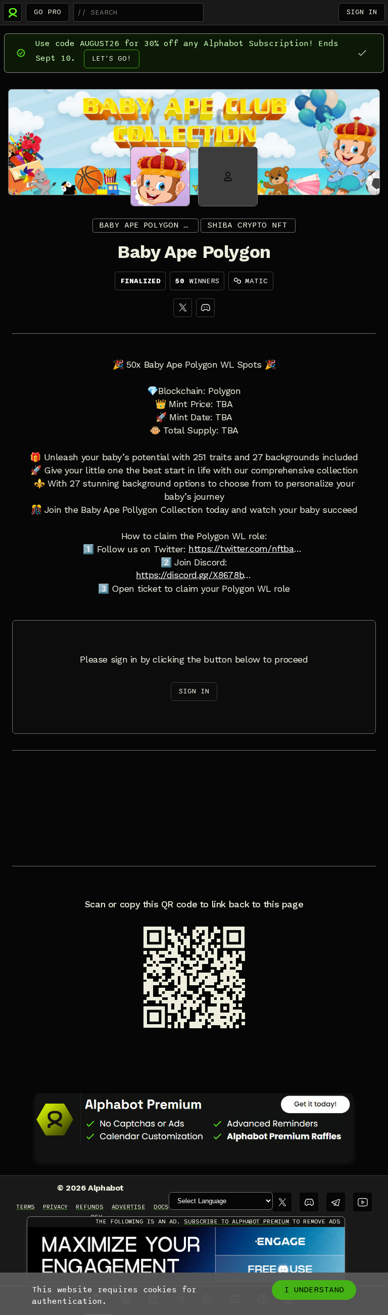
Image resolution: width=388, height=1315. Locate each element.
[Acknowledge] (362, 52)
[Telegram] (335, 1202)
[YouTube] (362, 1202)
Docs (161, 1206)
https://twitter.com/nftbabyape (246, 548)
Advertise (129, 1206)
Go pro (47, 12)
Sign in (362, 12)
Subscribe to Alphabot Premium (236, 1221)
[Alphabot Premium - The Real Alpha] (194, 1119)
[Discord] (205, 307)
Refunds (90, 1206)
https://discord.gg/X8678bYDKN (194, 575)
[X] (182, 307)
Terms (25, 1206)
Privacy (55, 1206)
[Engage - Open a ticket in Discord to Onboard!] (186, 1255)
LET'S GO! (111, 58)
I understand (314, 1290)
